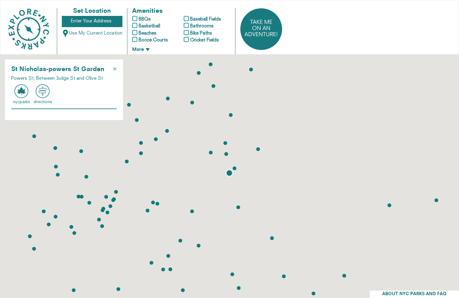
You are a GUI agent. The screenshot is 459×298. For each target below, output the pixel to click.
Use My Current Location (95, 33)
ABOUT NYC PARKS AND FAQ (414, 294)
